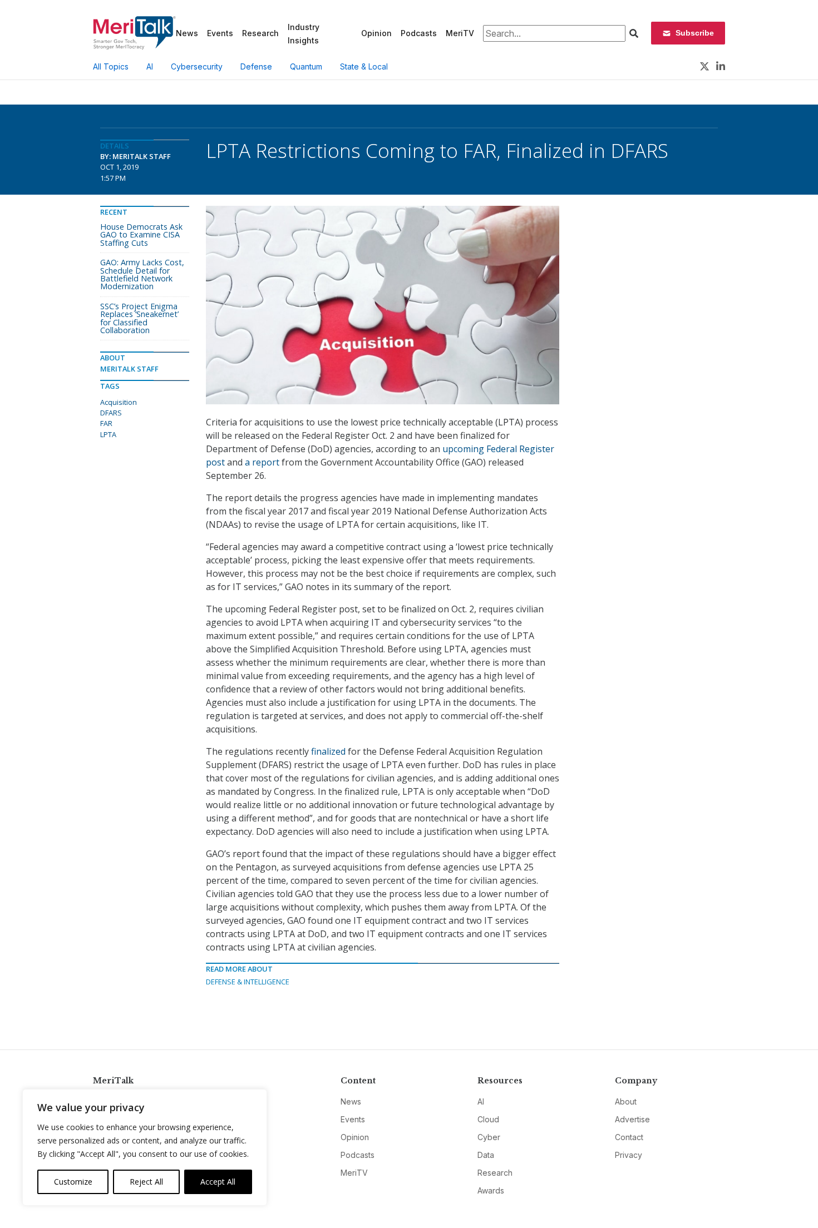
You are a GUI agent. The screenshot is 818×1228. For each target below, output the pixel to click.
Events (220, 33)
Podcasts (419, 33)
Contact (629, 1137)
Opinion (376, 33)
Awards (490, 1190)
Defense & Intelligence (247, 982)
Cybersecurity (197, 66)
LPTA (108, 434)
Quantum (306, 66)
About (626, 1101)
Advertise (632, 1119)
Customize (73, 1181)
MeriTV (460, 33)
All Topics (111, 66)
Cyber (488, 1137)
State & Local (364, 66)
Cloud (488, 1119)
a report (262, 462)
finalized (328, 751)
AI (149, 66)
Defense (256, 66)
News (187, 33)
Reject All (146, 1181)
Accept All (217, 1181)
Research (260, 33)
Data (485, 1155)
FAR (106, 423)
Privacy (628, 1155)
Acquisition (118, 402)
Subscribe (695, 32)
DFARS (111, 413)
